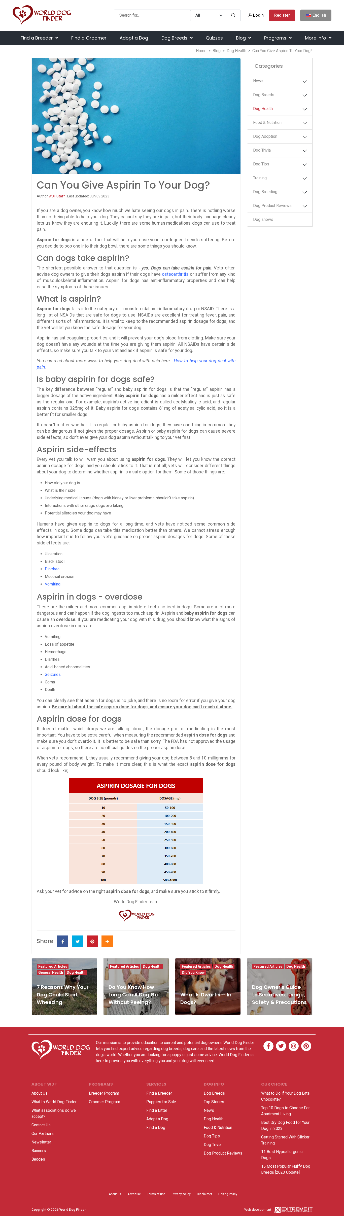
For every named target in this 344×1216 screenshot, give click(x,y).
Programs (276, 38)
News (258, 81)
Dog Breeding (265, 191)
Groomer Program (104, 1101)
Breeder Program (104, 1093)
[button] (305, 81)
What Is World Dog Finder (54, 1101)
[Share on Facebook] (62, 941)
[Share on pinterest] (92, 941)
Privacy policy (181, 1194)
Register (282, 15)
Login (258, 15)
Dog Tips (261, 164)
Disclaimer (204, 1194)
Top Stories (214, 1101)
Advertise (134, 1194)
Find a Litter (156, 1110)
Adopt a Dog (134, 38)
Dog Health (236, 50)
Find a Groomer (89, 38)
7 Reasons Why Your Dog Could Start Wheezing (63, 995)
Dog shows (263, 219)
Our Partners (42, 1133)
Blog (241, 38)
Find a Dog (155, 1127)
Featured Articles (52, 966)
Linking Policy (227, 1194)
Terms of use (156, 1194)
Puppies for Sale (161, 1101)
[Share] (107, 941)
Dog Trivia (262, 150)
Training (260, 178)
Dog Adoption (265, 136)
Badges (38, 1159)
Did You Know (193, 972)
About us (115, 1194)
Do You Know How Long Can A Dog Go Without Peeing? (133, 995)
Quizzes (214, 38)
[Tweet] (77, 941)
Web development (257, 1209)
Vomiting (52, 584)
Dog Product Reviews (272, 205)
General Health (50, 972)
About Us (39, 1093)
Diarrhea (52, 569)
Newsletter (41, 1142)
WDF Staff (57, 196)
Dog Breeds (175, 38)
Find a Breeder (37, 38)
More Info (316, 38)
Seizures (53, 674)
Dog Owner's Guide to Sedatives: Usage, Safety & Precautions (279, 995)
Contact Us (41, 1125)
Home (201, 50)
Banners (38, 1150)
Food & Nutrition (267, 122)
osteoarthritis (175, 274)
